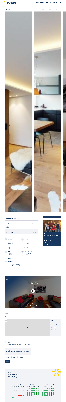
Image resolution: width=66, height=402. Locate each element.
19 (36, 392)
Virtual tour (6, 273)
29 (29, 395)
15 (29, 392)
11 (34, 390)
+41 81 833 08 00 (48, 240)
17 (51, 392)
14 (27, 392)
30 (31, 395)
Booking (6, 366)
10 (51, 390)
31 (51, 395)
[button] (60, 112)
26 (42, 395)
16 (31, 392)
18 (34, 392)
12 (36, 390)
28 (27, 395)
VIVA (5, 9)
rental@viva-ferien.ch (49, 244)
